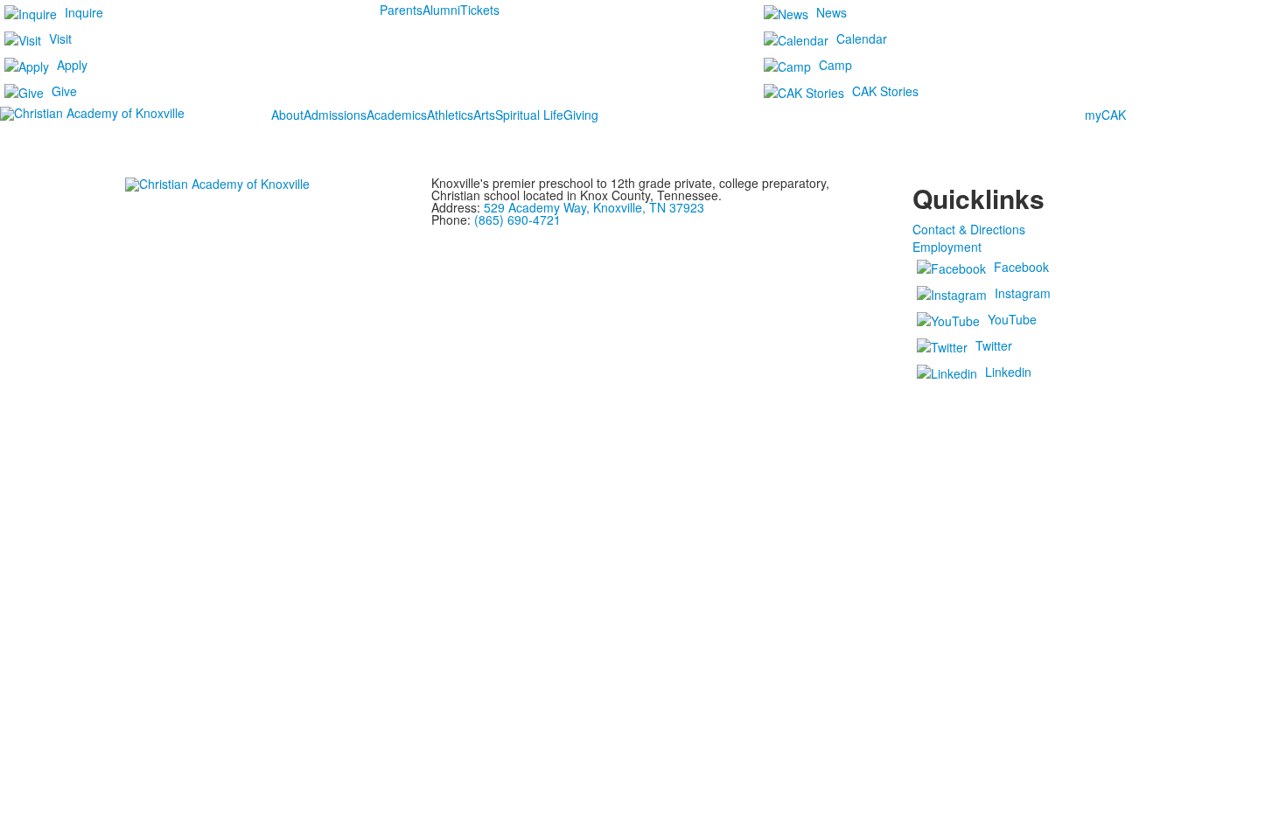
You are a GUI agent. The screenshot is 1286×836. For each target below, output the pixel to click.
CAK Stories (885, 91)
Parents (401, 9)
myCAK (1105, 114)
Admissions (335, 114)
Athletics (450, 114)
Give (64, 91)
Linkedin (1008, 371)
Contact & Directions (968, 229)
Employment (947, 246)
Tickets (480, 9)
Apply (72, 64)
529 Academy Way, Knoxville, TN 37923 (594, 207)
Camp (835, 64)
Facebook (1021, 266)
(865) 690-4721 (517, 219)
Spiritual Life (529, 114)
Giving (580, 114)
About (287, 114)
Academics (397, 114)
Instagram (1023, 293)
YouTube (1012, 319)
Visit (60, 38)
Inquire (84, 12)
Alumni (441, 9)
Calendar (861, 38)
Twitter (993, 345)
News (831, 12)
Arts (484, 114)
